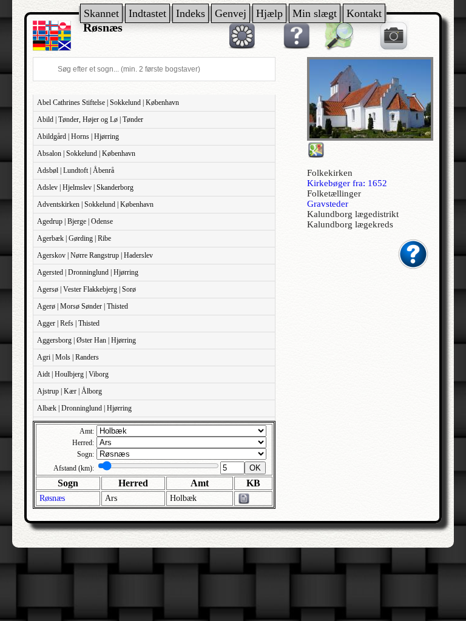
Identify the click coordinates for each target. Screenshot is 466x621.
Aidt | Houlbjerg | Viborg (73, 374)
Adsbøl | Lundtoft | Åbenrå (75, 170)
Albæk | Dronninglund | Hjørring (84, 408)
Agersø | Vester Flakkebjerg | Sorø (86, 289)
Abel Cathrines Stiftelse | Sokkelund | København (108, 102)
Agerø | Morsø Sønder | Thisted (82, 306)
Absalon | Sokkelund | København (86, 153)
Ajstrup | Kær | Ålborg (69, 391)
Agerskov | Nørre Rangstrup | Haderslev (95, 255)
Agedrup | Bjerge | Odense (75, 221)
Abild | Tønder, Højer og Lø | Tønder (90, 119)
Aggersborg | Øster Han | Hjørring (86, 340)
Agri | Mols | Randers (68, 357)
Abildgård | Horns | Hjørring (78, 136)
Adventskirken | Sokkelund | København (95, 204)
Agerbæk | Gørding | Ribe (74, 238)
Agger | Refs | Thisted (68, 323)
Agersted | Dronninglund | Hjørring (87, 272)
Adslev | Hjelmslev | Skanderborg (85, 187)
